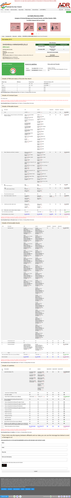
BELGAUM (15, 36)
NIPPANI (19, 36)
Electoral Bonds (35, 9)
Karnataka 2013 (8, 36)
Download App (46, 496)
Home (2, 9)
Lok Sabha (7, 9)
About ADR (61, 9)
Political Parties (28, 9)
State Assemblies (14, 9)
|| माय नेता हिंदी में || (43, 9)
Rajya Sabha (21, 9)
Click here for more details (52, 52)
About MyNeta (67, 9)
